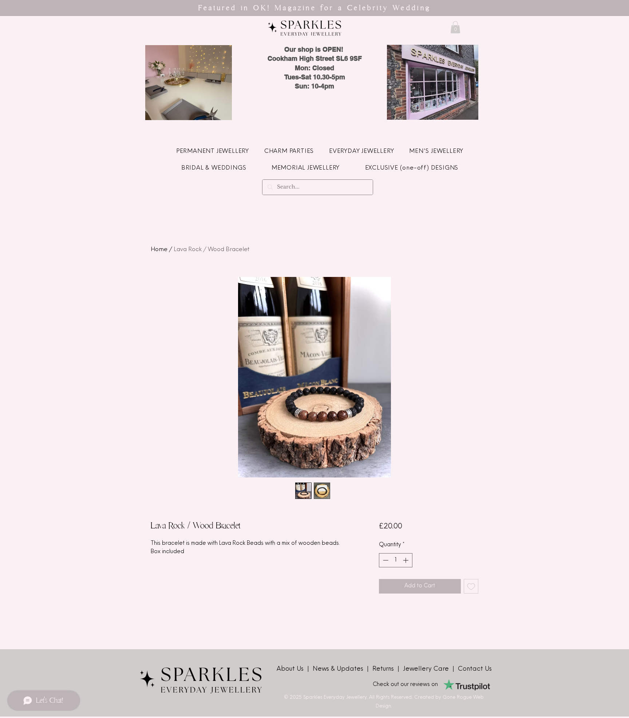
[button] (455, 27)
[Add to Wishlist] (471, 586)
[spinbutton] (395, 560)
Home (159, 249)
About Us (291, 669)
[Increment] (406, 560)
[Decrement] (385, 560)
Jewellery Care (426, 669)
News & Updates (339, 669)
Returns (384, 669)
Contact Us (475, 669)
